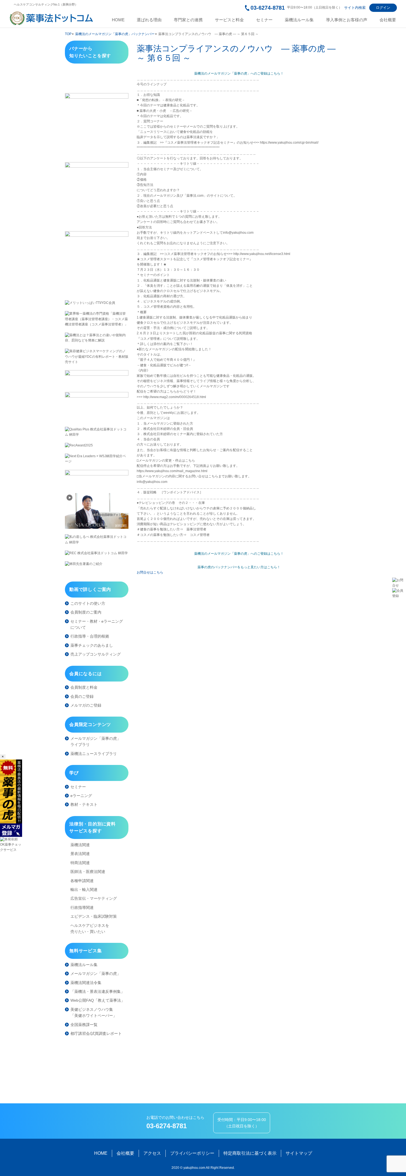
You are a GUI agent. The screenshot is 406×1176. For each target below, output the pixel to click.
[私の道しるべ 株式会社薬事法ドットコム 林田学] (96, 539)
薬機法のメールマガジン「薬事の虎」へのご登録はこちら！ (239, 73)
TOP (68, 34)
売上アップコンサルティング (95, 654)
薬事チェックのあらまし (91, 645)
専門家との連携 (188, 20)
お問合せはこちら (150, 572)
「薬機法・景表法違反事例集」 (97, 991)
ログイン (383, 8)
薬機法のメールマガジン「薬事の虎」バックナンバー (115, 34)
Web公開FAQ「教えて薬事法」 (97, 1000)
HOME (118, 20)
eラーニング (81, 795)
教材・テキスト (83, 804)
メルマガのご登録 (85, 705)
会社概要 (387, 20)
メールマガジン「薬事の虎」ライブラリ (95, 741)
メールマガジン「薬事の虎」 (95, 973)
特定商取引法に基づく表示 (249, 1153)
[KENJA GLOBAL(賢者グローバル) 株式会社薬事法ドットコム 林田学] (96, 511)
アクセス (152, 1153)
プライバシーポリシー (192, 1153)
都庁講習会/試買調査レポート (96, 1033)
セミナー (264, 20)
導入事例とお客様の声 (346, 20)
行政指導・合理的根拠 (89, 636)
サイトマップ (299, 1153)
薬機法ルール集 (299, 20)
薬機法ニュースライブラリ (93, 753)
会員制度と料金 (83, 687)
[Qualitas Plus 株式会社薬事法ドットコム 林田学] (96, 432)
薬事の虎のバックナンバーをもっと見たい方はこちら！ (238, 567)
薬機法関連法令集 (85, 982)
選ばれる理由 (149, 20)
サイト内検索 (355, 8)
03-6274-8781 (268, 8)
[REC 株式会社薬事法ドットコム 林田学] (96, 553)
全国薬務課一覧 (83, 1024)
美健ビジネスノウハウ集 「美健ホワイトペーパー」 (93, 1012)
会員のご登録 (82, 696)
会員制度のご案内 (85, 612)
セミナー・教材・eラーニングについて (96, 624)
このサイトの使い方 (87, 603)
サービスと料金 (229, 20)
